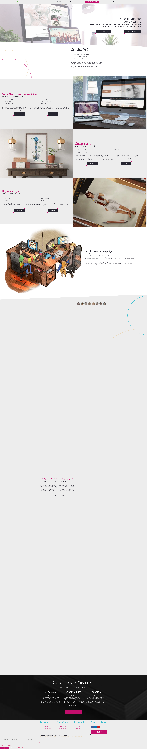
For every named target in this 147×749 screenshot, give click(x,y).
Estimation (19, 114)
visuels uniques (41, 108)
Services (52, 1)
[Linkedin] (95, 727)
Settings (11, 747)
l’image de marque (108, 155)
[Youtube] (98, 727)
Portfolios (59, 1)
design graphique (130, 158)
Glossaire (64, 735)
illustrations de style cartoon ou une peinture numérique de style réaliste (21, 204)
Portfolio (53, 114)
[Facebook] (92, 727)
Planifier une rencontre (132, 31)
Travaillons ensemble (92, 1)
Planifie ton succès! (99, 732)
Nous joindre (68, 1)
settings (38, 742)
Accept (2, 747)
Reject (7, 747)
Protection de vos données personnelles (50, 735)
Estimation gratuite (103, 31)
